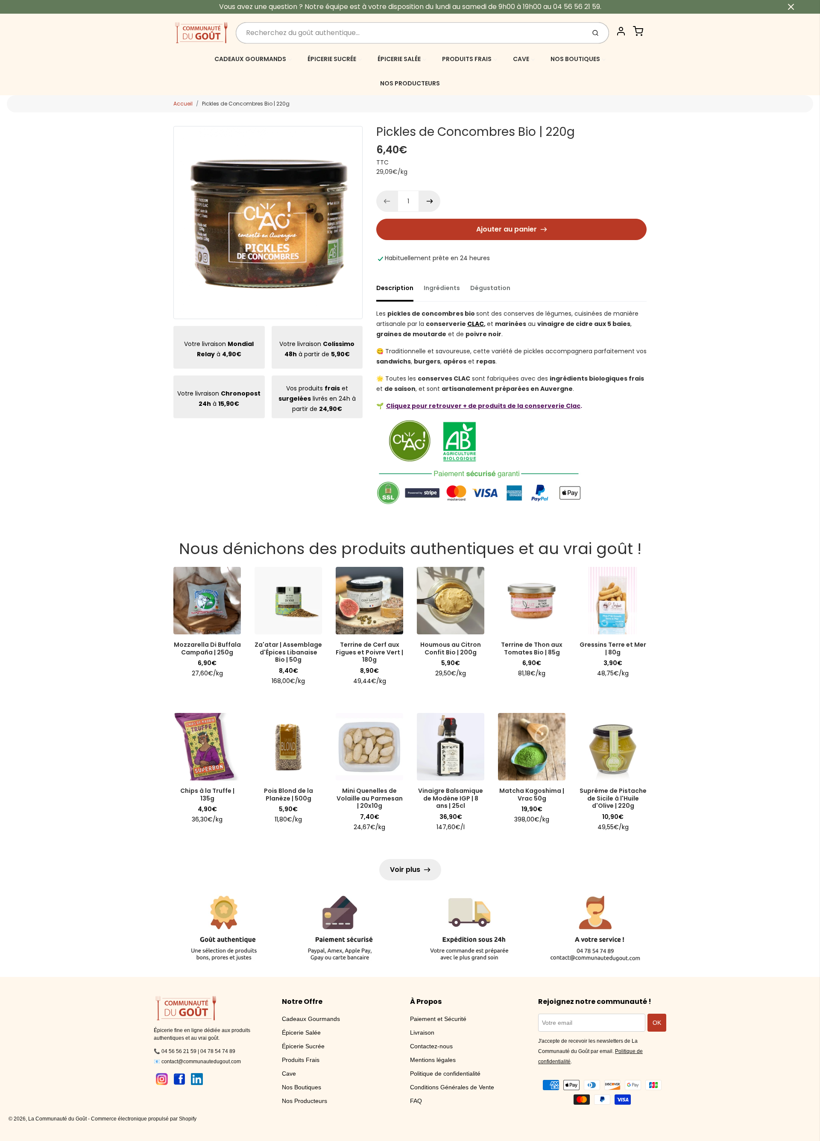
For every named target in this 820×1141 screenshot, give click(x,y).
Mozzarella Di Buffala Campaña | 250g (207, 648)
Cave (289, 1073)
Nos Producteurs (304, 1100)
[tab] (400, 290)
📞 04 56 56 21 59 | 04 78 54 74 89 (194, 1051)
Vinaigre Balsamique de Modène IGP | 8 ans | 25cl (450, 798)
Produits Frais (300, 1059)
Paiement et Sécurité (438, 1018)
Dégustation (490, 288)
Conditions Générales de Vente (452, 1087)
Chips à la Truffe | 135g (207, 794)
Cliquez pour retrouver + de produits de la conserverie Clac (483, 406)
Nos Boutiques (301, 1087)
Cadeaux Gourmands (311, 1018)
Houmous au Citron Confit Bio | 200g (450, 648)
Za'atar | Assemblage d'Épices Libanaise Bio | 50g (288, 652)
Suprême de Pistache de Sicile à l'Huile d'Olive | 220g (613, 798)
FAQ (416, 1100)
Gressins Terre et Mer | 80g (613, 648)
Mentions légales (433, 1059)
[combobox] (410, 33)
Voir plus (405, 869)
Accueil (183, 103)
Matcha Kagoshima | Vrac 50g (531, 794)
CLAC (475, 324)
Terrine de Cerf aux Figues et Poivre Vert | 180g (369, 652)
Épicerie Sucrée (303, 1046)
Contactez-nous (431, 1046)
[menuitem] (253, 59)
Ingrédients (442, 288)
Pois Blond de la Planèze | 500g (288, 794)
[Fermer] (791, 7)
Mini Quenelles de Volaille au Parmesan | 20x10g (370, 798)
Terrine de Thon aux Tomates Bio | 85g (531, 648)
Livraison (422, 1032)
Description (394, 288)
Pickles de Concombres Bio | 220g (246, 103)
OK (657, 1022)
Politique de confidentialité (445, 1073)
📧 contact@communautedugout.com (197, 1062)
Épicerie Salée (301, 1032)
